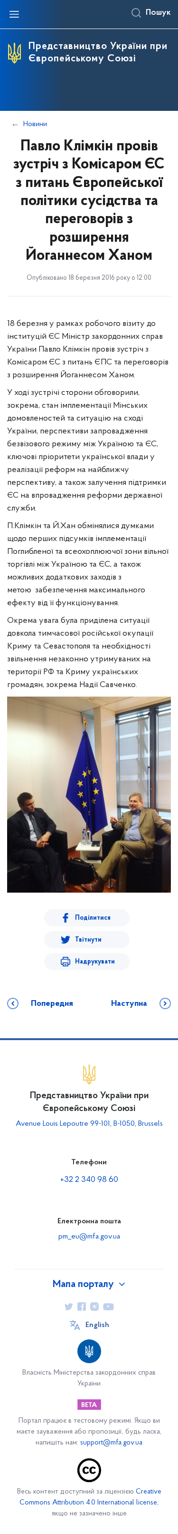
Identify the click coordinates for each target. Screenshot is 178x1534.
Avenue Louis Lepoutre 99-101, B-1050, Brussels (89, 1124)
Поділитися (93, 918)
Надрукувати (95, 961)
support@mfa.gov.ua (111, 1442)
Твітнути (88, 940)
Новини (35, 124)
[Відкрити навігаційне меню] (14, 14)
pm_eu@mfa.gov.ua (89, 1236)
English (97, 1325)
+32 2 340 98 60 (89, 1180)
